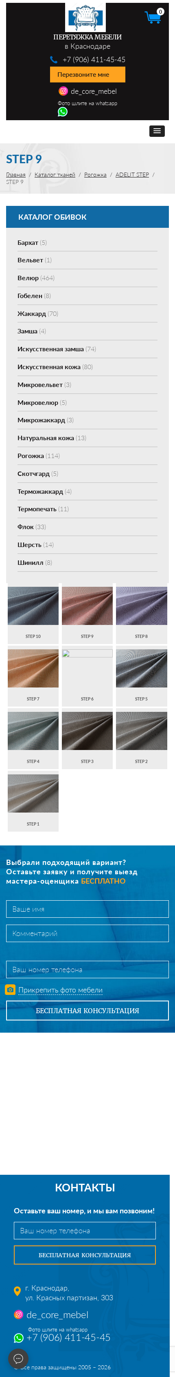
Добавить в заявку (33, 613)
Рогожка (39, 455)
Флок (32, 526)
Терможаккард (45, 491)
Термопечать (43, 508)
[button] (157, 131)
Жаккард (38, 313)
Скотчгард (38, 473)
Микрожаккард (46, 420)
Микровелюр (42, 402)
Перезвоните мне (83, 74)
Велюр (36, 277)
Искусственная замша (57, 348)
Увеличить (33, 598)
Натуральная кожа (52, 437)
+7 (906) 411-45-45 (94, 59)
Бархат (32, 242)
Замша (32, 331)
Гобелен (34, 295)
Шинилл (35, 562)
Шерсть (36, 544)
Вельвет (35, 260)
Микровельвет (44, 384)
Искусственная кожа (55, 366)
